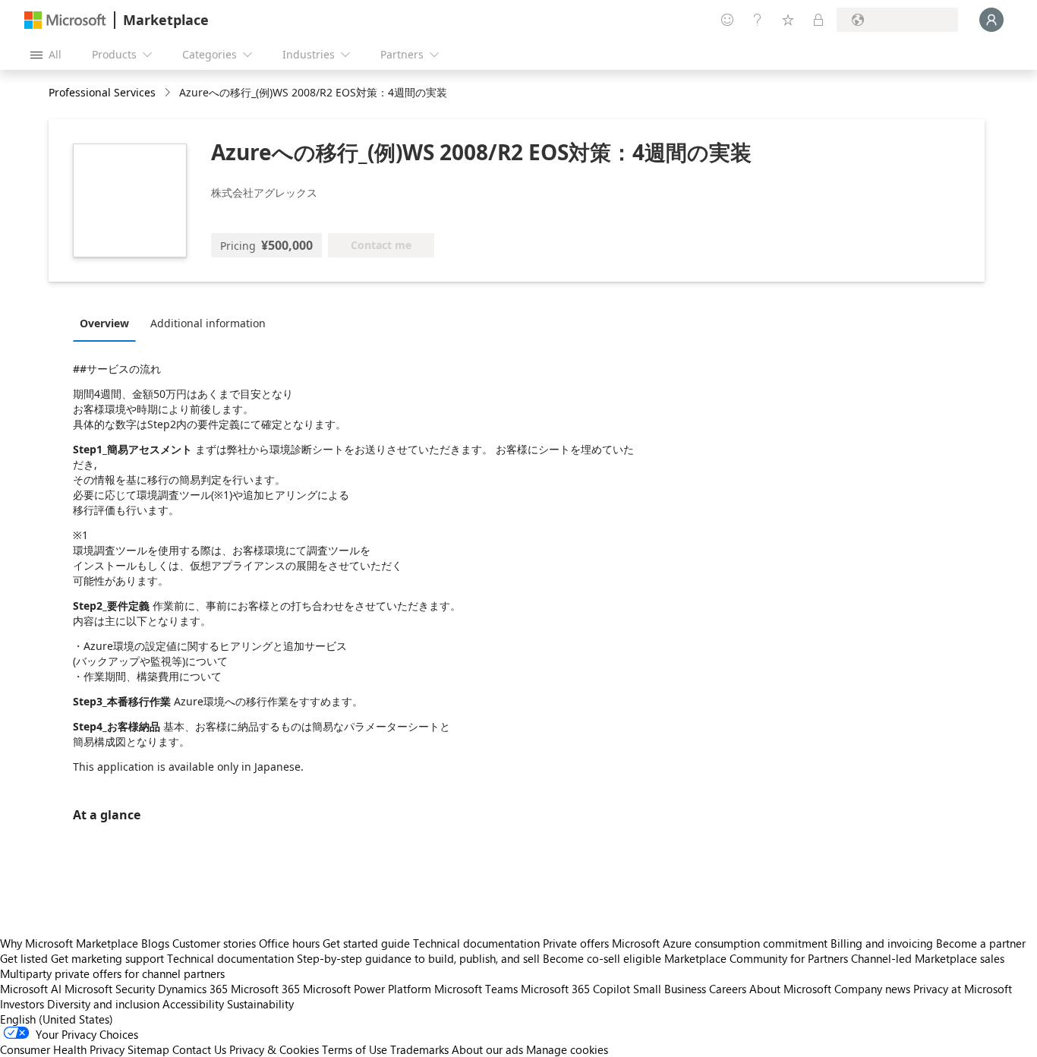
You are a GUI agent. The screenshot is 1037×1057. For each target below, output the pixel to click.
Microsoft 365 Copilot (575, 988)
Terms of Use (354, 1049)
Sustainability (260, 1003)
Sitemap (148, 1049)
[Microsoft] (65, 20)
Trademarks (419, 1049)
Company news (872, 988)
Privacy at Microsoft (962, 988)
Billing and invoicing (882, 943)
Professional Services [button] (102, 92)
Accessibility (193, 1003)
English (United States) (56, 1019)
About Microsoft (790, 988)
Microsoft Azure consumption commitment (721, 943)
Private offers (576, 943)
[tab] (108, 322)
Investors (22, 1003)
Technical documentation (476, 943)
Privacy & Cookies (274, 1049)
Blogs (155, 943)
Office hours (289, 943)
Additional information (208, 323)
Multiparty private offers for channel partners (112, 973)
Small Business (669, 988)
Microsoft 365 (265, 988)
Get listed (24, 958)
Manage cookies (567, 1049)
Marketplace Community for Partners (756, 958)
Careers (727, 988)
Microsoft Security (110, 988)
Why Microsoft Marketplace (69, 943)
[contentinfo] (169, 93)
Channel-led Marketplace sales (927, 958)
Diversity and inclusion (103, 1003)
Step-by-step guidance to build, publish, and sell (418, 958)
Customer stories (214, 943)
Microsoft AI (30, 988)
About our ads (487, 1049)
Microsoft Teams (476, 988)
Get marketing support (107, 958)
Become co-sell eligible (602, 958)
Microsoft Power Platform (367, 988)
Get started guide (366, 943)
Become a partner (981, 943)
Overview (104, 323)
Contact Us (199, 1049)
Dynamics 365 (193, 988)
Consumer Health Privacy (62, 1049)
